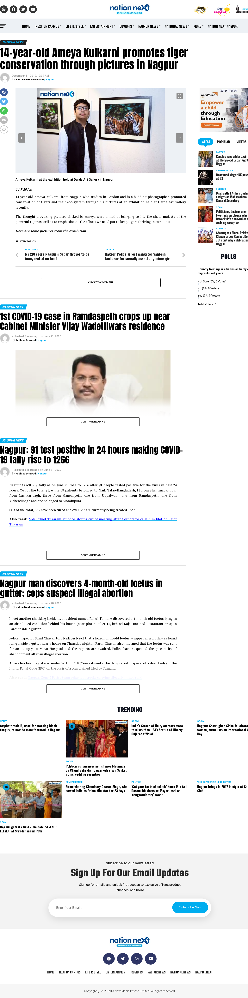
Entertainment (101, 27)
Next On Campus (47, 27)
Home (26, 27)
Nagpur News (148, 27)
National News (176, 27)
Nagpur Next (204, 972)
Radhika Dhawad (26, 340)
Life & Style (75, 27)
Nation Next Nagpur (223, 27)
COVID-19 (126, 27)
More (197, 27)
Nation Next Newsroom (30, 79)
